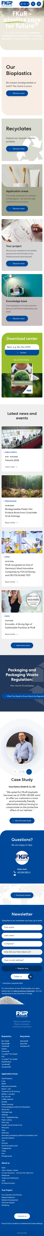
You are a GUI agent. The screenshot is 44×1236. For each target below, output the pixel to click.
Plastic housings (7, 1104)
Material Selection (8, 1197)
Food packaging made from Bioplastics (16, 1107)
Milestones (5, 1175)
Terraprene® (6, 1067)
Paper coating (7, 1120)
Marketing (5, 1205)
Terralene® (6, 1064)
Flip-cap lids (6, 1097)
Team (4, 1168)
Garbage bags (7, 1112)
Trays (3, 1130)
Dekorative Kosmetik (9, 1086)
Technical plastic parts (10, 1146)
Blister (4, 1084)
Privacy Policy (7, 1223)
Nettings (5, 1115)
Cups (3, 1081)
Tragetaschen (6, 1148)
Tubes (4, 1151)
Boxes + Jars (6, 1089)
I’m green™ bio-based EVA (9, 1055)
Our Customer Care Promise (12, 1195)
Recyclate (23, 1044)
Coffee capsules (7, 1099)
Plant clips (5, 1122)
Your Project (7, 1190)
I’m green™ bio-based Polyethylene (9, 1060)
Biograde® (6, 1044)
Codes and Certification (10, 1178)
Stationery (5, 1133)
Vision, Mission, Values (10, 1170)
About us (6, 1163)
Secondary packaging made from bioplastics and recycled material (19, 1136)
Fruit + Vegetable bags (10, 1117)
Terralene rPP (25, 1046)
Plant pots (5, 1128)
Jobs (3, 1181)
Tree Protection (7, 1078)
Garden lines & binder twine (12, 1125)
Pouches (5, 1143)
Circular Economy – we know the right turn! (17, 1173)
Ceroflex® (5, 1046)
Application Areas (10, 1074)
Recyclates (25, 1036)
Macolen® (24, 1041)
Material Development (10, 1200)
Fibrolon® (5, 1051)
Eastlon (4, 1049)
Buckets (4, 1102)
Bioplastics (6, 1036)
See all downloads (22, 360)
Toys (3, 1141)
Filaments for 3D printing (11, 1091)
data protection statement (24, 991)
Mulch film (5, 1109)
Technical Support (8, 1203)
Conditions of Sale (18, 1223)
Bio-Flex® (5, 1041)
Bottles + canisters (8, 1094)
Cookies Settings (36, 1223)
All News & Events (8, 1183)
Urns (3, 1153)
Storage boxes (7, 1156)
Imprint (27, 1223)
